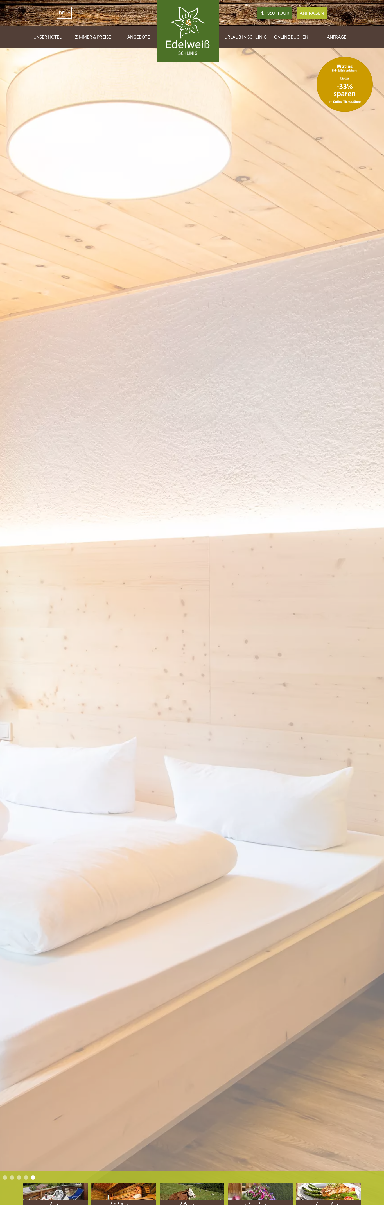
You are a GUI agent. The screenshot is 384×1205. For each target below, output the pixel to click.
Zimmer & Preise (93, 36)
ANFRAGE (336, 36)
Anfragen (312, 12)
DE (62, 12)
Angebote (138, 36)
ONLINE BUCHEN (291, 36)
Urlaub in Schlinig (245, 36)
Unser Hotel (47, 36)
